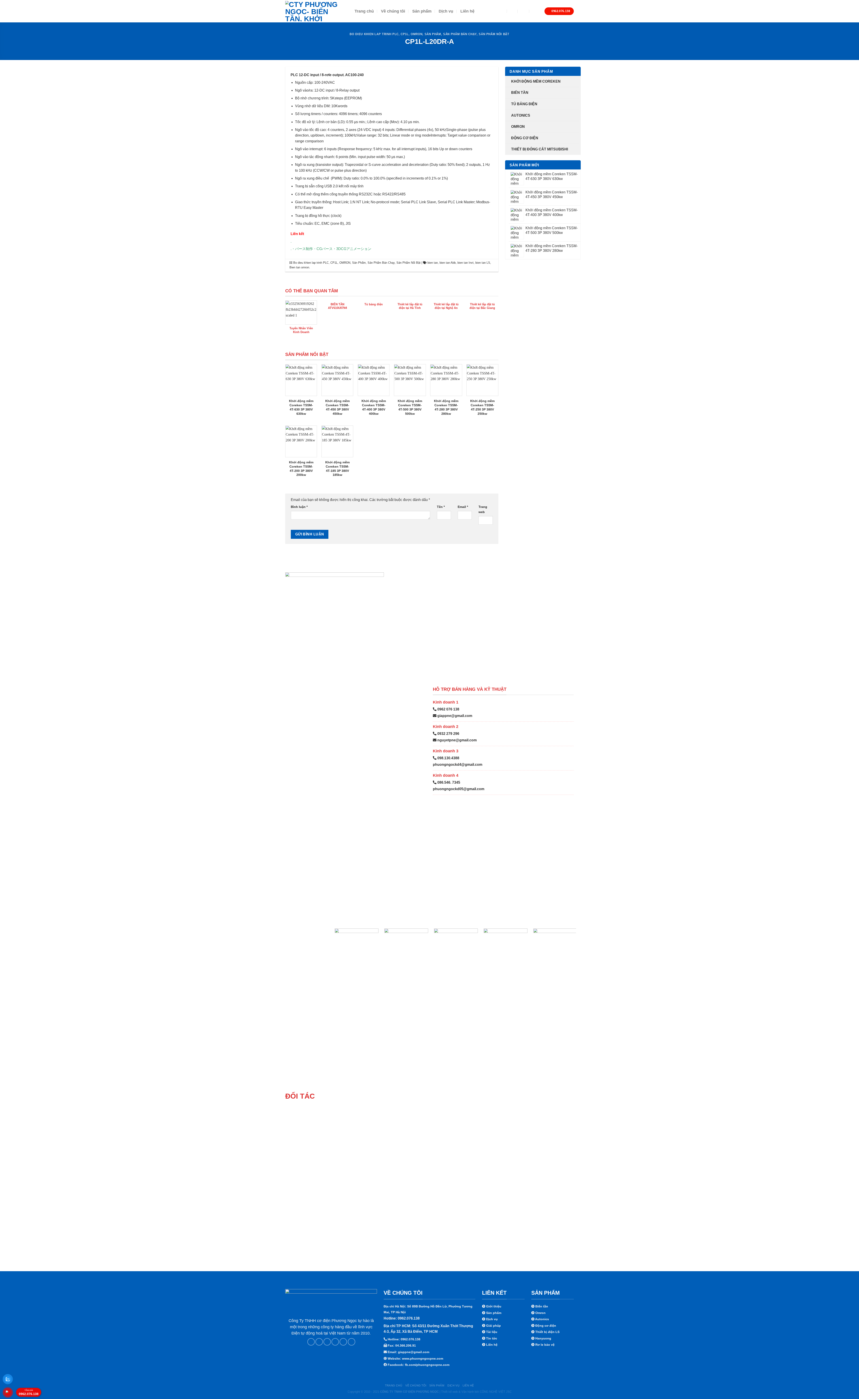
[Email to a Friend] (327, 1342)
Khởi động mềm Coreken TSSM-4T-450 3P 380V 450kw (337, 407)
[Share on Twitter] (319, 1342)
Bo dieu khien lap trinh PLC (374, 34)
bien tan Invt (465, 262)
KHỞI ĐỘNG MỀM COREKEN (536, 81)
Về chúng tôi (393, 11)
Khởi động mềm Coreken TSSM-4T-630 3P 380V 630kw (301, 407)
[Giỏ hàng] (535, 11)
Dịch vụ (446, 11)
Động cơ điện (524, 138)
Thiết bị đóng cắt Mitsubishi (539, 149)
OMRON (416, 34)
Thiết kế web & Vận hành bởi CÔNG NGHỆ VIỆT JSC (476, 1391)
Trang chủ (364, 11)
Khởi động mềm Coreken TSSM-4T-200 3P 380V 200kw (301, 468)
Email (463, 507)
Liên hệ (467, 11)
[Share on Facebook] (311, 1342)
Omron (518, 126)
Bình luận (299, 507)
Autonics (520, 115)
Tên (441, 507)
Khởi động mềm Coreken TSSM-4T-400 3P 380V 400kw (373, 407)
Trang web (482, 509)
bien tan (432, 262)
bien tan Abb (448, 262)
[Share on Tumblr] (351, 1342)
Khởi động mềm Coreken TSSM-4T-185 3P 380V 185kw (337, 468)
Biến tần (519, 92)
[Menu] (499, 11)
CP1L (405, 34)
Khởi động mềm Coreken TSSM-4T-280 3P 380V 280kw (446, 407)
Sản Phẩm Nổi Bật (494, 34)
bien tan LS (482, 262)
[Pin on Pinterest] (335, 1342)
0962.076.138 (28, 1392)
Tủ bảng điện (524, 104)
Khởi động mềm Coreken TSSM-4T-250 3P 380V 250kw (482, 407)
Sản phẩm (422, 11)
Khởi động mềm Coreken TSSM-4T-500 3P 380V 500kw (410, 407)
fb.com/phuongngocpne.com (427, 1365)
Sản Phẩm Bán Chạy (460, 34)
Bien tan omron (299, 267)
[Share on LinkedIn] (343, 1342)
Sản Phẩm (433, 34)
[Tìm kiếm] (512, 11)
